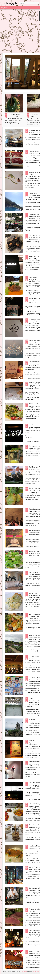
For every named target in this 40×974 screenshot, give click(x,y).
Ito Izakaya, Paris (34, 319)
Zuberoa (31, 698)
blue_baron (24, 971)
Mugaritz (31, 741)
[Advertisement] (20, 31)
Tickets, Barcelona (14, 114)
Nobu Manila (33, 277)
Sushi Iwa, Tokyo (34, 383)
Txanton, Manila (34, 151)
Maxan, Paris (33, 593)
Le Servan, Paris (34, 130)
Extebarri (32, 719)
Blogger (34, 971)
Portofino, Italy (33, 193)
